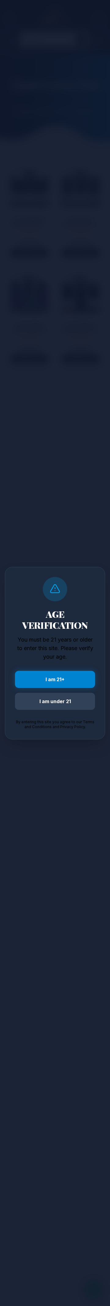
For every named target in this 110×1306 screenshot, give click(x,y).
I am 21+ (55, 679)
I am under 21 (55, 701)
